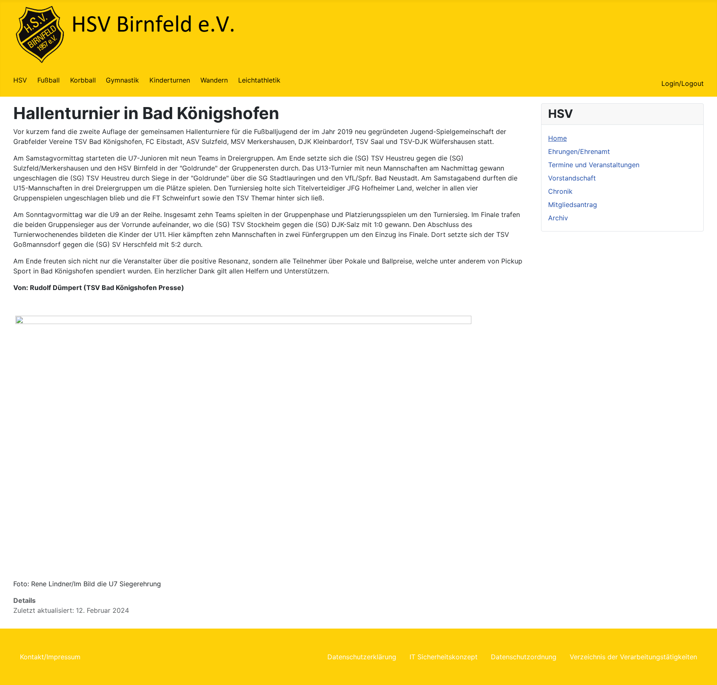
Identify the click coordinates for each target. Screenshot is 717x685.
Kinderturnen (169, 80)
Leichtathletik (259, 80)
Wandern (214, 80)
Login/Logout (682, 83)
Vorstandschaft (572, 178)
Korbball (83, 80)
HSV (20, 80)
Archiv (558, 218)
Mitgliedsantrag (572, 204)
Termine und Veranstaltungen (593, 165)
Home (557, 138)
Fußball (48, 80)
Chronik (560, 191)
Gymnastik (122, 80)
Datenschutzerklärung (361, 657)
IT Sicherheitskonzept (444, 657)
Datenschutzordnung (523, 657)
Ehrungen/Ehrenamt (579, 151)
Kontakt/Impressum (50, 657)
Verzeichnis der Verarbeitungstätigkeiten (633, 657)
